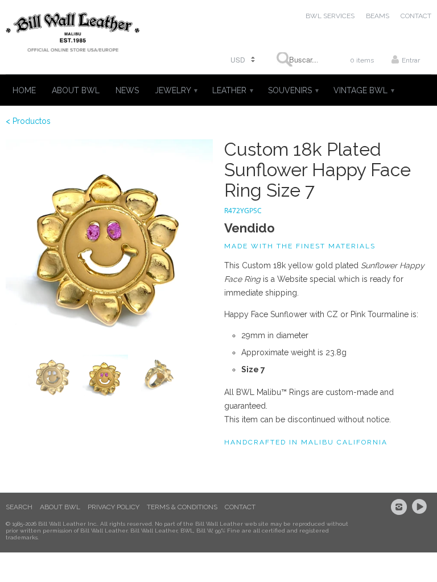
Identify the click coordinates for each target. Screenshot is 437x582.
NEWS (127, 90)
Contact (240, 507)
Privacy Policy (113, 507)
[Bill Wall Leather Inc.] (73, 34)
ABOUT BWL (76, 90)
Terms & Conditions (182, 507)
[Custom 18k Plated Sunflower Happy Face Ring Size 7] (109, 242)
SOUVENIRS (293, 90)
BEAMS (377, 16)
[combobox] (297, 59)
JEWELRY (175, 90)
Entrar (411, 60)
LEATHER (232, 90)
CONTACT (416, 16)
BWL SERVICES (330, 16)
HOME (24, 90)
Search (19, 507)
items (362, 60)
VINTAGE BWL (363, 90)
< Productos (28, 121)
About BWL (60, 507)
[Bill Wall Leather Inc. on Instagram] (400, 507)
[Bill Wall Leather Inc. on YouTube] (421, 507)
